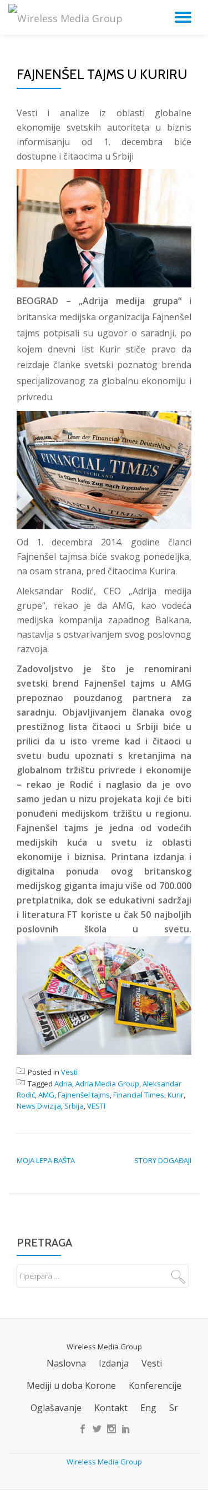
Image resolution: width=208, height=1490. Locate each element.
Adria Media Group (107, 1084)
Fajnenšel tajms (84, 1095)
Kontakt (111, 1408)
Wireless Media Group (104, 1462)
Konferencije (155, 1385)
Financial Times (138, 1095)
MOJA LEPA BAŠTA (46, 1160)
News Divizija (39, 1106)
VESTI (96, 1106)
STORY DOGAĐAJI (162, 1160)
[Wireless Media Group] (67, 16)
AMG (46, 1095)
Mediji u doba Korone (71, 1385)
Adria (63, 1084)
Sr (173, 1408)
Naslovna (66, 1363)
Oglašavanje (56, 1408)
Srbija (74, 1106)
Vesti (69, 1072)
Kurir (176, 1095)
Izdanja (114, 1363)
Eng (148, 1408)
